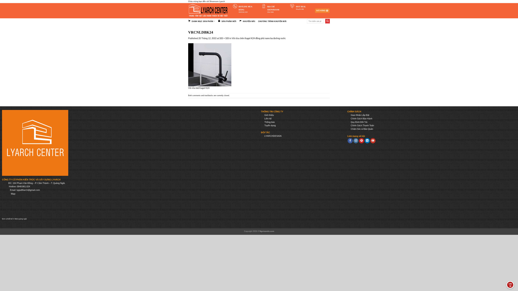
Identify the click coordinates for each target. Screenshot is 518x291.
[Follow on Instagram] (355, 140)
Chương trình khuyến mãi (272, 21)
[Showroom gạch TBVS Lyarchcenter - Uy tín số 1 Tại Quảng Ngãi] (208, 10)
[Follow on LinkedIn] (367, 140)
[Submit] (327, 21)
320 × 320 (224, 38)
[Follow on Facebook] (350, 140)
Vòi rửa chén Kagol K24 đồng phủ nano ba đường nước (259, 38)
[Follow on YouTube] (372, 140)
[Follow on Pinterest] (361, 140)
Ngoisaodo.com (267, 231)
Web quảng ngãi (21, 219)
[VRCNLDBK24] (209, 65)
